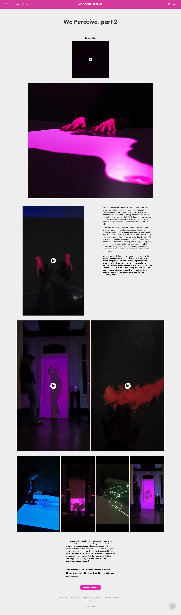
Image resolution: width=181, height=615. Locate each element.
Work (8, 4)
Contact (26, 4)
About (16, 4)
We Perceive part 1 (90, 587)
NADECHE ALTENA (90, 4)
